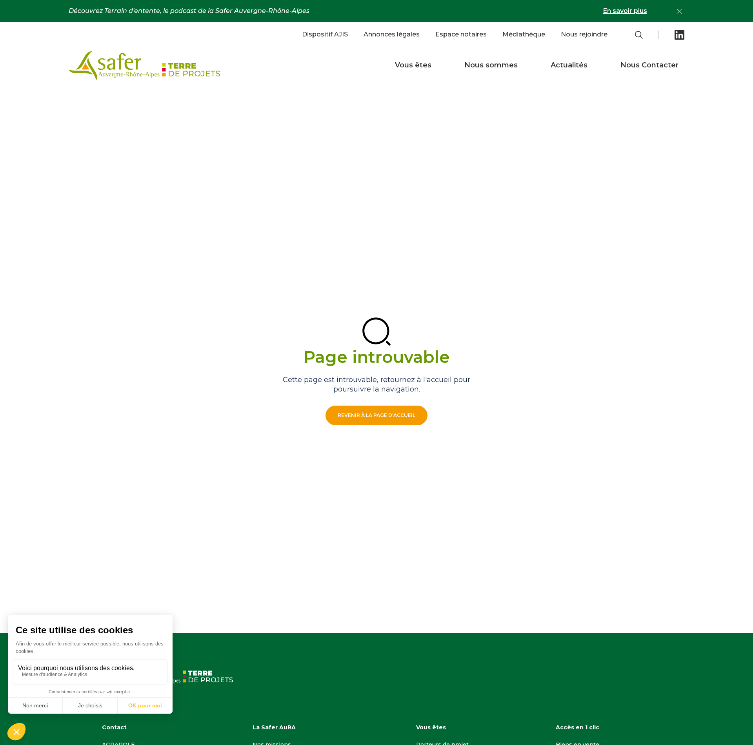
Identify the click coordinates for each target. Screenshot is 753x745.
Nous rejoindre (584, 34)
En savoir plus (625, 11)
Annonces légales (392, 34)
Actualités (569, 65)
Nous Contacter (649, 65)
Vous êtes (413, 65)
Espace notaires (461, 34)
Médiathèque (523, 34)
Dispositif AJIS (325, 34)
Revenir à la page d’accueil (376, 415)
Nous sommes (491, 65)
